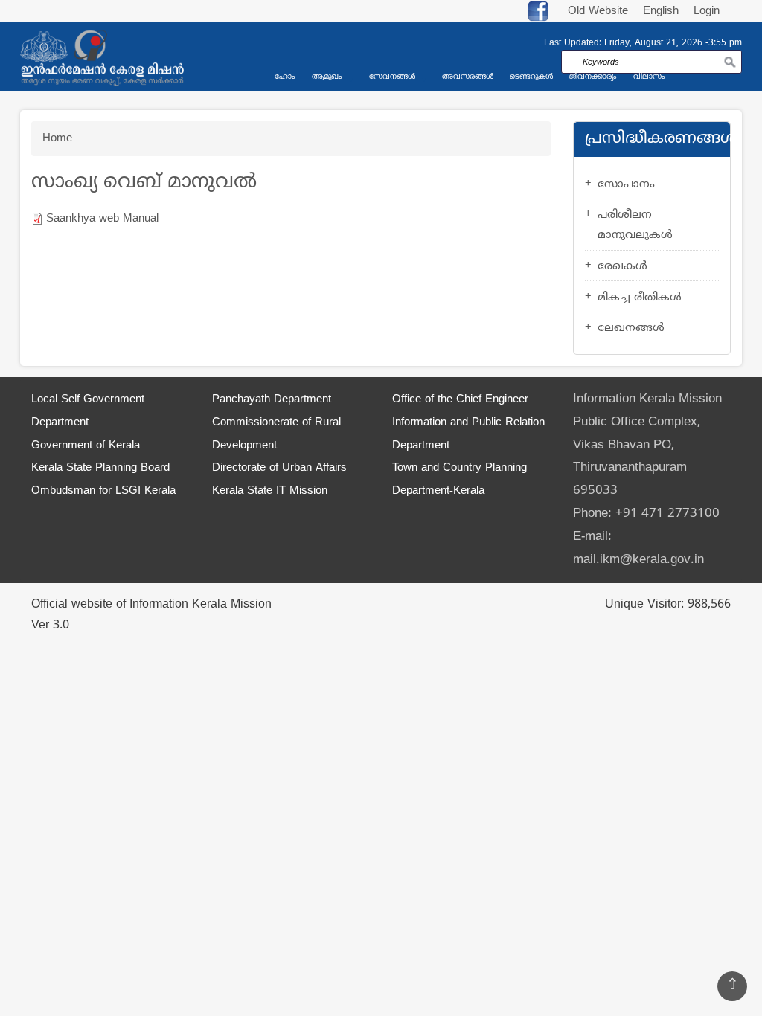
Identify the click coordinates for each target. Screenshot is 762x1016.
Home (57, 139)
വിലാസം (649, 77)
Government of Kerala (85, 446)
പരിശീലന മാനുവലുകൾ (635, 225)
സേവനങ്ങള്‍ (392, 77)
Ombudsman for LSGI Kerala (103, 491)
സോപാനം (626, 185)
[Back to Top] (732, 986)
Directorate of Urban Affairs (279, 468)
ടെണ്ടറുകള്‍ (531, 77)
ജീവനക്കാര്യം (593, 77)
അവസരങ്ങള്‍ (467, 77)
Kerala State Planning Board (100, 468)
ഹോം (285, 77)
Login (707, 11)
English (662, 11)
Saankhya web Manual (102, 219)
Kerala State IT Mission (269, 491)
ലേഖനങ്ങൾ (631, 328)
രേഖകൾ (622, 267)
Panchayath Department (271, 400)
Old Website (598, 11)
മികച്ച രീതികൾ (640, 298)
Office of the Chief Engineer (460, 400)
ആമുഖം (327, 77)
